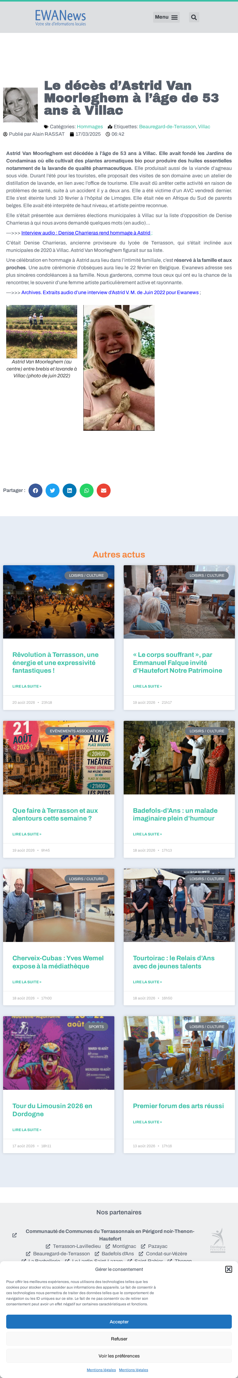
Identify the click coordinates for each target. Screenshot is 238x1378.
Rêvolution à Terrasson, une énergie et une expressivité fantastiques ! (55, 662)
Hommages (90, 126)
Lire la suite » (27, 686)
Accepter (119, 1321)
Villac (204, 126)
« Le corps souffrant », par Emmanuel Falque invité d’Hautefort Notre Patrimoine (177, 662)
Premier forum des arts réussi (178, 1106)
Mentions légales (101, 1370)
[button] (229, 1269)
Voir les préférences (119, 1355)
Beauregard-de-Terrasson (167, 126)
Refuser (119, 1338)
